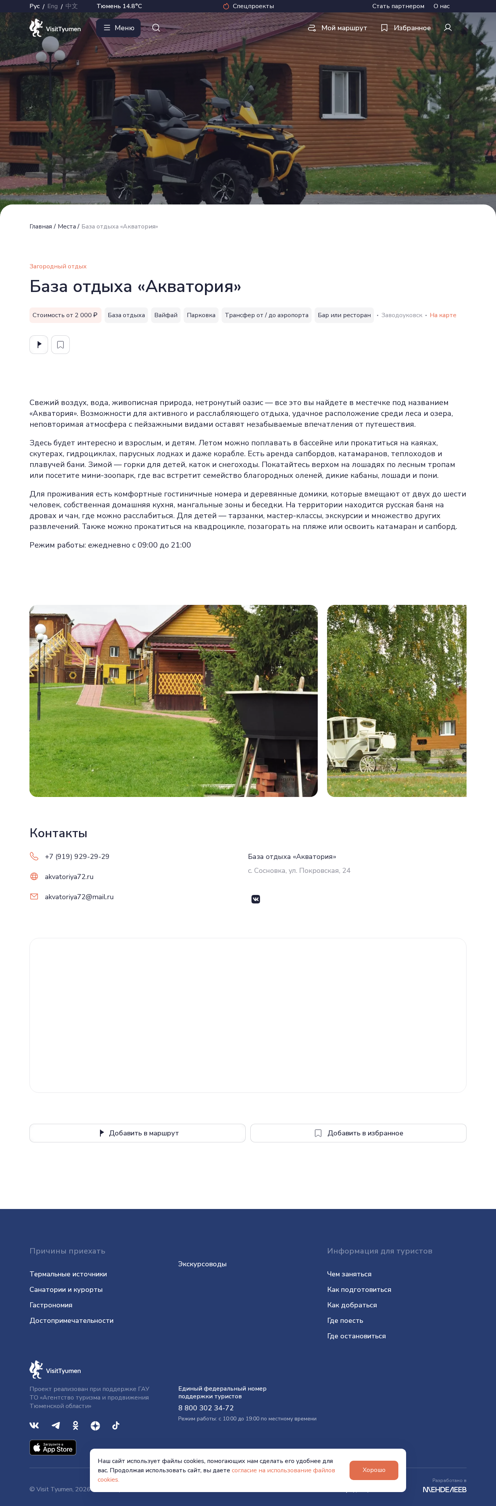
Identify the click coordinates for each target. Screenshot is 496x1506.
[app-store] (52, 1447)
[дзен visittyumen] (95, 1425)
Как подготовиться (359, 1289)
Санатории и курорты (66, 1289)
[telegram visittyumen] (55, 1425)
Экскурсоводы (202, 1264)
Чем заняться (349, 1274)
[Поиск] (156, 28)
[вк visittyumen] (34, 1425)
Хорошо (374, 1470)
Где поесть (345, 1320)
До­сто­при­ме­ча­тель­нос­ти (71, 1320)
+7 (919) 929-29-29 (77, 856)
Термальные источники (68, 1274)
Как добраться (352, 1305)
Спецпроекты (253, 6)
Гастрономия (50, 1305)
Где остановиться (356, 1336)
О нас (442, 6)
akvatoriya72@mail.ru (79, 897)
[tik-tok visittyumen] (115, 1425)
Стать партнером (398, 6)
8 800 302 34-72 (206, 1408)
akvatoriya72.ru (69, 876)
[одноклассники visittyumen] (75, 1425)
